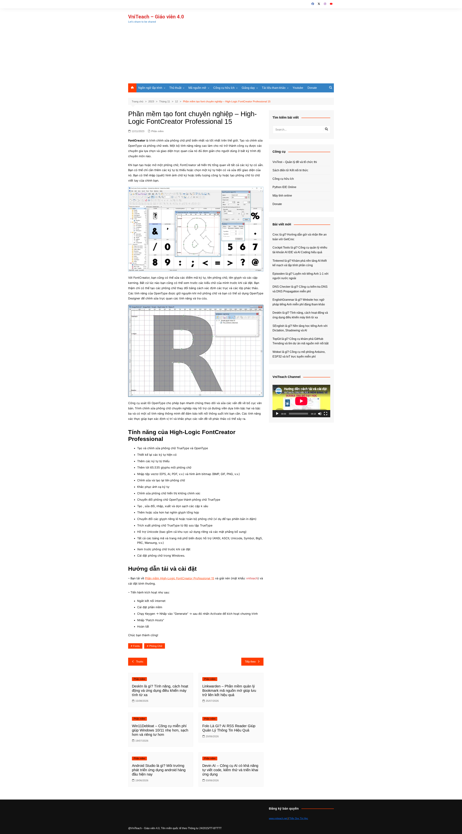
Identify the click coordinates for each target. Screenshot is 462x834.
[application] (301, 401)
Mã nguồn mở (197, 87)
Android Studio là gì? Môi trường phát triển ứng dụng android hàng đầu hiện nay (159, 770)
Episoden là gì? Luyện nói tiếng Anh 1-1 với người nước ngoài (300, 276)
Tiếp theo (250, 661)
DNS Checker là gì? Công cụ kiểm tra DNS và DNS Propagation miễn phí (300, 289)
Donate (312, 87)
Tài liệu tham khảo (274, 87)
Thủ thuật (175, 87)
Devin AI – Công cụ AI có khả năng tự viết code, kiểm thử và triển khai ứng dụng (230, 770)
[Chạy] (277, 413)
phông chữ (155, 645)
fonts (136, 645)
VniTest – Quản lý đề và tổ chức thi (295, 162)
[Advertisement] (231, 56)
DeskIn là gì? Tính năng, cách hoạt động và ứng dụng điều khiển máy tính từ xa (160, 690)
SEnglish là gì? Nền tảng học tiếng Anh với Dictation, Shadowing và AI (300, 328)
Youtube (298, 87)
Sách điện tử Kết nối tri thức (290, 170)
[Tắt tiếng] (320, 413)
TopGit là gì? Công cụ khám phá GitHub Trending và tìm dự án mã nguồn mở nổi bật (300, 341)
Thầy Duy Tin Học (298, 818)
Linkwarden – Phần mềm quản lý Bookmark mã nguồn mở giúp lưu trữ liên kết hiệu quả (229, 690)
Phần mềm (157, 131)
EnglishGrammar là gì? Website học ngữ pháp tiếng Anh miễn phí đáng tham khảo (299, 302)
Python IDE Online (284, 187)
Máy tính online (282, 195)
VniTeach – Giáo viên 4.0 (156, 17)
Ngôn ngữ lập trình (150, 87)
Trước (139, 661)
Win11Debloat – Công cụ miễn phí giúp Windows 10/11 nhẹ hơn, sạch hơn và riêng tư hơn (160, 730)
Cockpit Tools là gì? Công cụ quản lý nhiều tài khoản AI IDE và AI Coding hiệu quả (300, 250)
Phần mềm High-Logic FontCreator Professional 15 (179, 578)
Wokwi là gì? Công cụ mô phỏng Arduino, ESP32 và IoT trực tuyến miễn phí (299, 354)
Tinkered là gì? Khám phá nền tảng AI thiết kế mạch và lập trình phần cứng (300, 263)
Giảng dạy (248, 87)
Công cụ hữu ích (224, 87)
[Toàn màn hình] (325, 413)
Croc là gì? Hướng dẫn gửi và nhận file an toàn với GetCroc (300, 237)
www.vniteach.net (278, 818)
